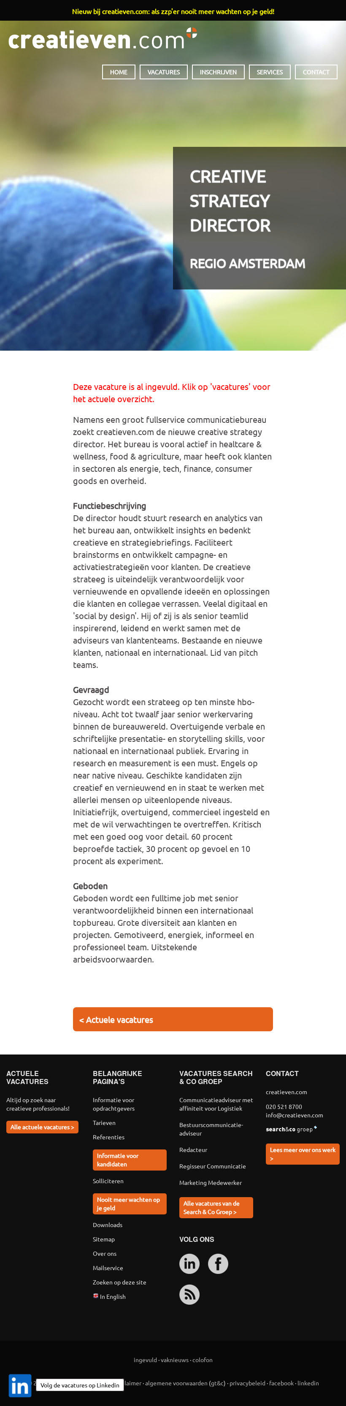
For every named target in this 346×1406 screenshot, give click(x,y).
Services (270, 72)
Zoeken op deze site (119, 1282)
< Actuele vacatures (116, 1019)
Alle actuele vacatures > (42, 1126)
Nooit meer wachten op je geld (128, 1203)
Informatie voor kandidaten (117, 1160)
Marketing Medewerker (210, 1182)
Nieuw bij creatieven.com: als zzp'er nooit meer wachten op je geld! (173, 11)
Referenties (108, 1137)
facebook (281, 1383)
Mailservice (108, 1267)
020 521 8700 (284, 1106)
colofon (202, 1359)
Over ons (104, 1253)
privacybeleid (247, 1383)
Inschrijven (218, 72)
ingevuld (145, 1359)
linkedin (308, 1383)
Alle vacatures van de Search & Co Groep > (212, 1207)
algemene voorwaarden (176, 1383)
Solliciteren (108, 1180)
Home (118, 72)
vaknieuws (175, 1359)
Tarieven (104, 1122)
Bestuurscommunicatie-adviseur (211, 1129)
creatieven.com (102, 38)
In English (112, 1296)
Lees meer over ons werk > (302, 1154)
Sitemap (104, 1239)
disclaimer (127, 1383)
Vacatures (164, 72)
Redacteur (193, 1149)
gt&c (217, 1383)
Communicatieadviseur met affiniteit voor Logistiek (216, 1104)
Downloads (107, 1224)
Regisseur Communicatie (212, 1166)
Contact (316, 72)
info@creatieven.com (294, 1115)
